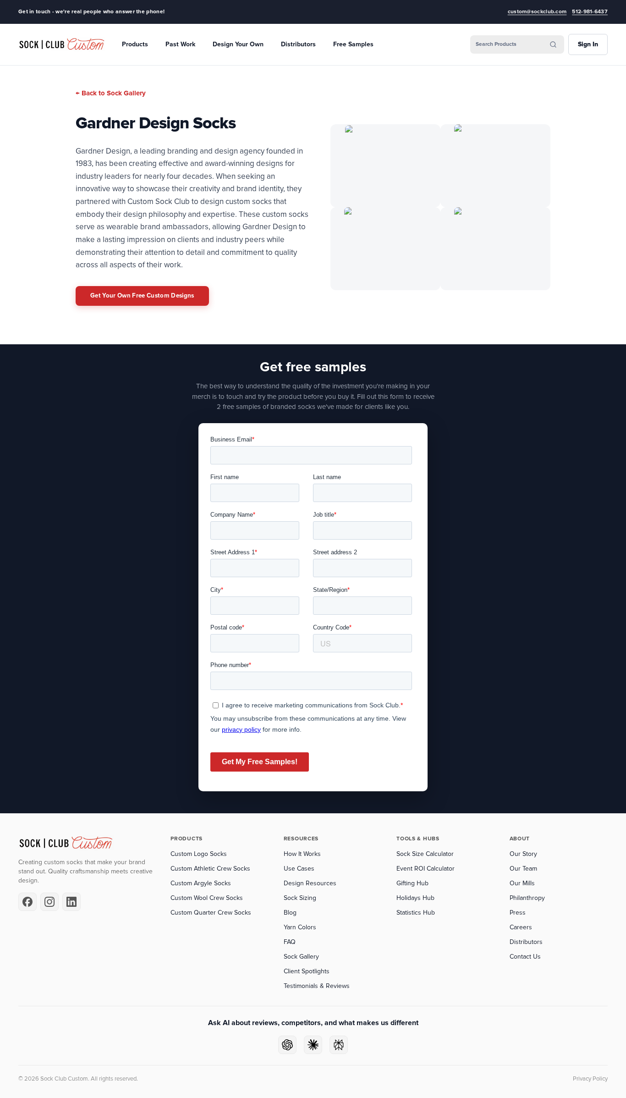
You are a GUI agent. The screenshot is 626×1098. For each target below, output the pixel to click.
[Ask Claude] (313, 1045)
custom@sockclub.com (537, 11)
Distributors (298, 44)
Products (135, 44)
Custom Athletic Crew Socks (210, 868)
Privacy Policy (590, 1078)
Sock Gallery (301, 956)
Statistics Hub (415, 912)
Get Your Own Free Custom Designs (142, 295)
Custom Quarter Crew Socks (210, 912)
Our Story (523, 854)
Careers (521, 927)
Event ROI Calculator (425, 868)
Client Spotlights (306, 971)
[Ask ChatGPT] (287, 1045)
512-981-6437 (590, 11)
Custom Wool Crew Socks (206, 898)
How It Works (302, 854)
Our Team (523, 868)
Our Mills (522, 883)
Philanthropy (527, 898)
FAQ (290, 942)
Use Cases (299, 868)
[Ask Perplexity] (338, 1045)
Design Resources (310, 883)
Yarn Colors (300, 927)
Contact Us (525, 956)
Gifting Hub (412, 883)
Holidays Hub (415, 898)
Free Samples (353, 44)
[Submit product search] (553, 44)
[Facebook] (27, 902)
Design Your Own (238, 44)
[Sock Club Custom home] (61, 44)
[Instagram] (49, 902)
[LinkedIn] (71, 902)
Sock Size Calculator (425, 854)
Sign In (588, 44)
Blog (290, 912)
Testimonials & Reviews (317, 986)
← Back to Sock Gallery (111, 93)
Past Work (180, 44)
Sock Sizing (300, 898)
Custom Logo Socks (198, 854)
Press (518, 912)
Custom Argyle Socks (200, 883)
